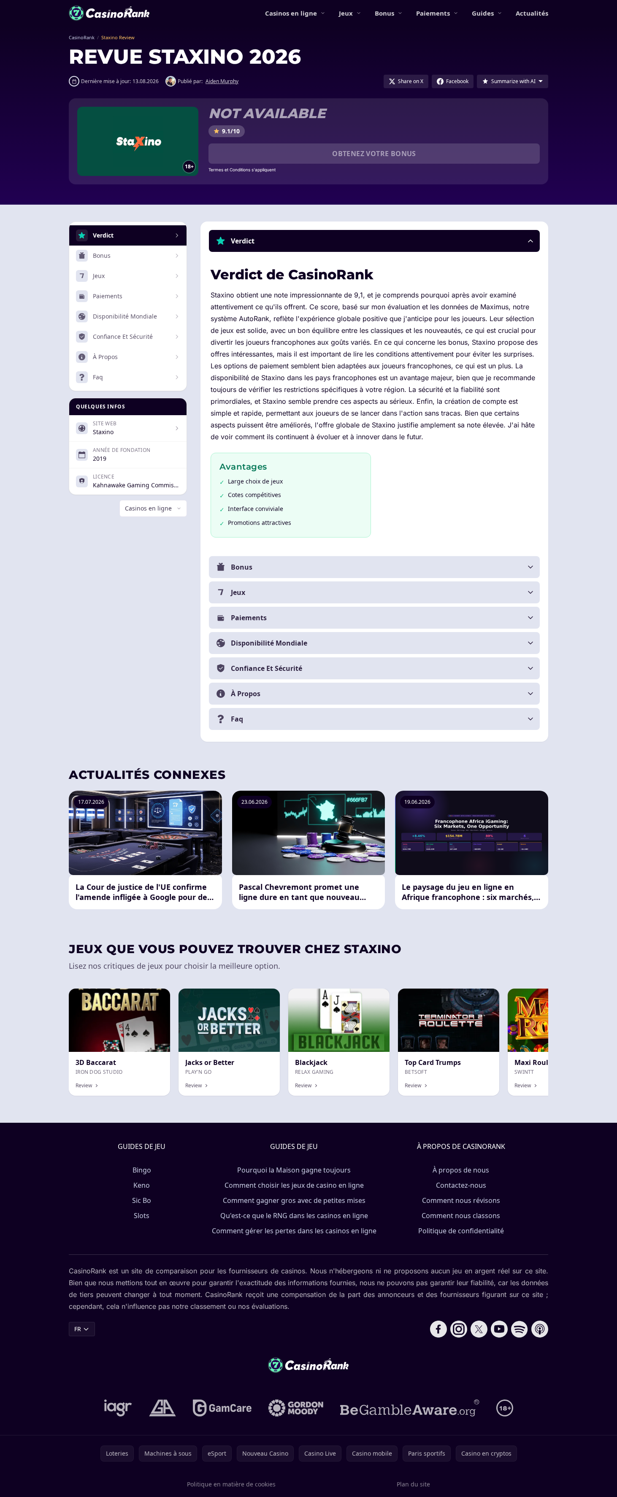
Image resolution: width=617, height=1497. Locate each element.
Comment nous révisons (461, 1200)
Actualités (532, 13)
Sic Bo (141, 1200)
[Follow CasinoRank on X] (479, 1329)
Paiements (433, 13)
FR (77, 1329)
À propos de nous (461, 1170)
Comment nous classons (461, 1215)
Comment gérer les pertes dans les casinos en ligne (294, 1230)
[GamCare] (222, 1408)
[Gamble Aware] (409, 1408)
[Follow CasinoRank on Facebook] (438, 1329)
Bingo (142, 1170)
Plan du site (413, 1484)
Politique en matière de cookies (231, 1484)
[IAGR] (118, 1408)
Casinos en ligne (291, 13)
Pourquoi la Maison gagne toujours (294, 1170)
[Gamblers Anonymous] (162, 1408)
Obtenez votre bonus (374, 153)
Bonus (384, 13)
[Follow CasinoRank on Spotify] (519, 1329)
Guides (483, 13)
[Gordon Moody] (295, 1408)
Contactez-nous (461, 1185)
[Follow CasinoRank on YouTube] (499, 1329)
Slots (141, 1215)
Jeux (346, 13)
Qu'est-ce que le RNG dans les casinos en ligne (294, 1215)
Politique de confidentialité (461, 1230)
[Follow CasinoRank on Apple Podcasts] (539, 1329)
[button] (374, 241)
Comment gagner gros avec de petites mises (294, 1200)
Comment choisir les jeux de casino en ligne (294, 1185)
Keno (141, 1185)
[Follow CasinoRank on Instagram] (458, 1329)
